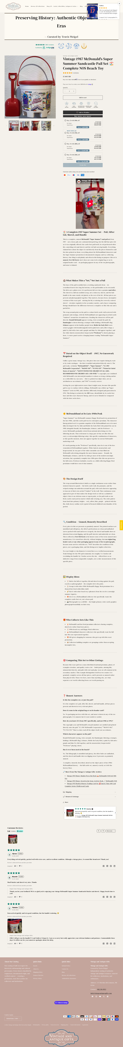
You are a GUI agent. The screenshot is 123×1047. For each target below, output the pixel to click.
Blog (63, 972)
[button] (62, 6)
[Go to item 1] (12, 839)
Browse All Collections (68, 975)
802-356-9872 (101, 989)
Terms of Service (38, 975)
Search (35, 966)
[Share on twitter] (107, 866)
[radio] (83, 123)
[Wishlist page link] (105, 6)
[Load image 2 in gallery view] (25, 126)
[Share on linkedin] (114, 866)
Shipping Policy (38, 972)
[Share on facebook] (104, 866)
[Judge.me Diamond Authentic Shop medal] (61, 46)
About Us (36, 969)
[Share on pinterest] (111, 866)
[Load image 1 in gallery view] (14, 126)
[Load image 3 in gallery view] (35, 126)
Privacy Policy (37, 978)
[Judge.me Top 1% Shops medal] (84, 46)
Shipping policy (64, 1025)
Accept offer (83, 165)
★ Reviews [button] (121, 525)
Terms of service (55, 1025)
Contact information (75, 1025)
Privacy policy (45, 1025)
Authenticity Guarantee (69, 978)
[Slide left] (6, 126)
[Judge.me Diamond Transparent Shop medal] (69, 46)
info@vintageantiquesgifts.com (101, 993)
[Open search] (99, 830)
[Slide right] (54, 126)
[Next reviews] (115, 813)
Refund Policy (66, 966)
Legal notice (85, 1025)
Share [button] (66, 802)
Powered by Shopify (26, 1025)
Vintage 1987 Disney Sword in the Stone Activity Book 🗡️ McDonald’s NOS (92, 781)
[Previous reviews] (64, 813)
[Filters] (103, 830)
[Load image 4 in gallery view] (46, 126)
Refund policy (36, 1025)
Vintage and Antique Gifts (14, 1025)
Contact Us (65, 969)
